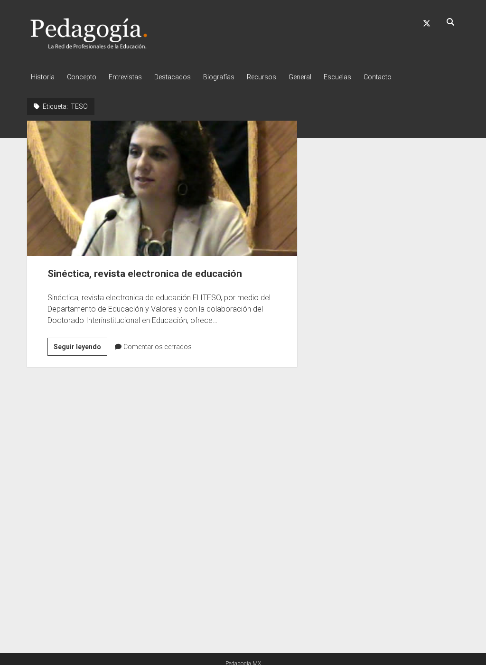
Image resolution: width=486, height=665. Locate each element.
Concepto (81, 77)
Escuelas (337, 77)
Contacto (378, 77)
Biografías (218, 77)
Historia (43, 77)
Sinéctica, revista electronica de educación (162, 188)
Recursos (261, 77)
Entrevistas (125, 77)
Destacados (172, 77)
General (300, 77)
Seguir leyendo (80, 349)
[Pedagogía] (89, 47)
